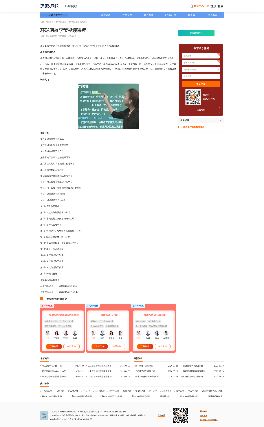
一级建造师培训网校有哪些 (193, 371)
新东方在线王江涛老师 (112, 396)
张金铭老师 (140, 391)
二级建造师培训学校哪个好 (100, 376)
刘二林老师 (73, 391)
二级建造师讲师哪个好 (145, 371)
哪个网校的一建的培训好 (192, 376)
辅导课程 (106, 15)
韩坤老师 (180, 391)
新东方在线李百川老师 (212, 391)
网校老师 (49, 22)
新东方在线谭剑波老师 (52, 396)
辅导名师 (148, 15)
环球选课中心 (56, 15)
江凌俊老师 (167, 391)
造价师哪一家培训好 (144, 366)
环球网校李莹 (60, 22)
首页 (42, 22)
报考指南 (213, 15)
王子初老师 (100, 391)
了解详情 (54, 346)
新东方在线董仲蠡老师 (82, 396)
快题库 (191, 15)
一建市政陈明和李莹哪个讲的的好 (148, 376)
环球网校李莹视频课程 (194, 127)
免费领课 (127, 15)
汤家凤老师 (165, 396)
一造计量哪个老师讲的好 (192, 366)
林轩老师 (153, 391)
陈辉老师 (127, 391)
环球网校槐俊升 (215, 396)
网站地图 (203, 415)
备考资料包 (170, 15)
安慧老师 (60, 391)
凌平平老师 (114, 391)
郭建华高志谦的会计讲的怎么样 (55, 371)
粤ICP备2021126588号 (209, 420)
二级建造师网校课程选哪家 (100, 366)
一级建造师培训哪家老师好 (54, 376)
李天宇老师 (193, 391)
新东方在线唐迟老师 (141, 396)
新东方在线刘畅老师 (189, 396)
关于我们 (203, 411)
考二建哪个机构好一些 (52, 366)
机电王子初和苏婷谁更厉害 (100, 371)
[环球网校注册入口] (108, 106)
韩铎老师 (86, 391)
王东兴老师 (47, 391)
